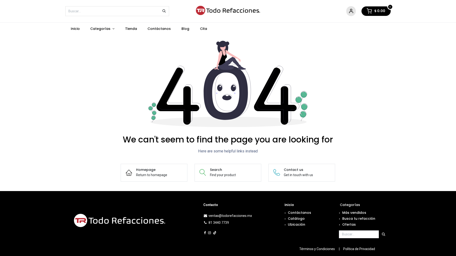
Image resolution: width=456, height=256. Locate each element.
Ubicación (296, 224)
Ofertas (349, 224)
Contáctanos (299, 212)
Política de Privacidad (359, 249)
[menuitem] (75, 29)
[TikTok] (214, 232)
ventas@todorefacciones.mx (230, 216)
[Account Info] (351, 11)
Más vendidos (354, 212)
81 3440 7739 (219, 222)
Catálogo (296, 218)
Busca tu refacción (358, 218)
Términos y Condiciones (317, 249)
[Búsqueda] (164, 11)
